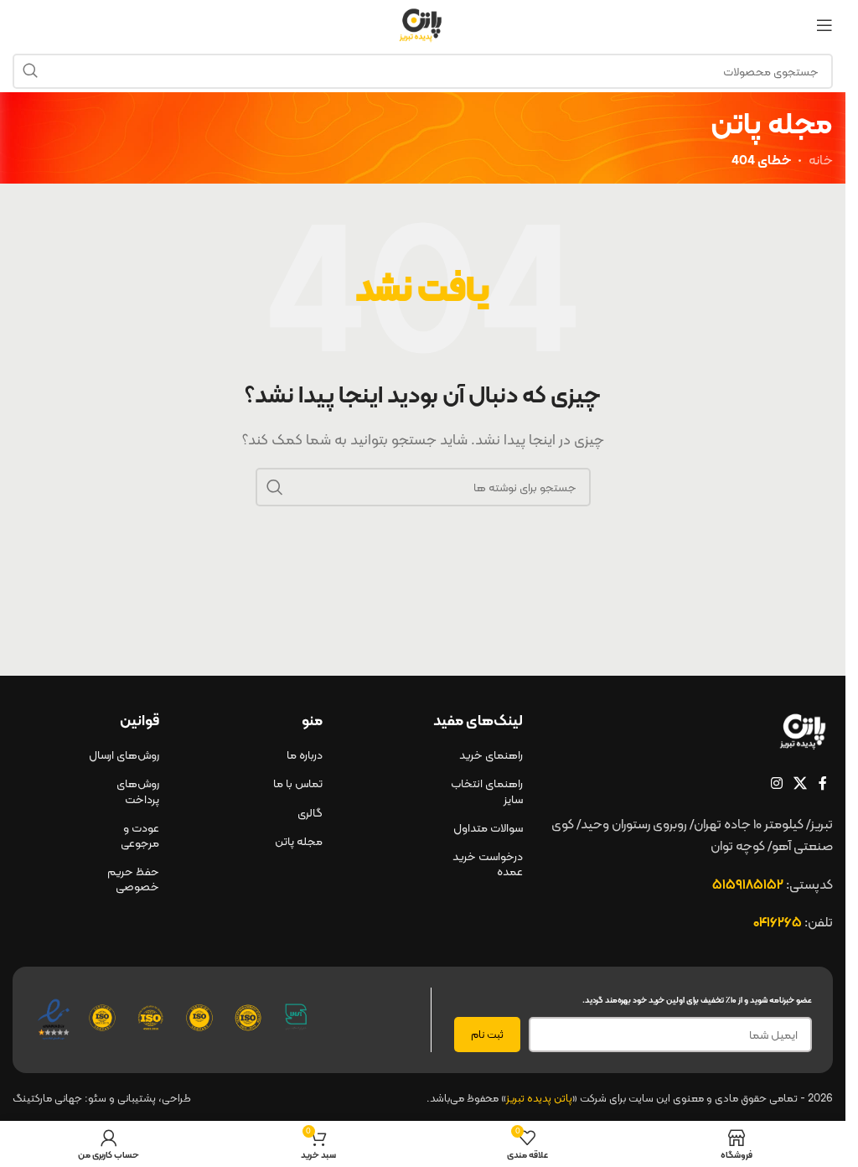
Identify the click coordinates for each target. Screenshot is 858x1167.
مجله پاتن (299, 841)
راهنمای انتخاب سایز (487, 790)
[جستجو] (30, 71)
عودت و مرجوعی (140, 835)
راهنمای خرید (491, 754)
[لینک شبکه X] (800, 783)
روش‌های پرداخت (137, 790)
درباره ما (305, 754)
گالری (310, 812)
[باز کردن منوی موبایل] (824, 25)
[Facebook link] (823, 783)
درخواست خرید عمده (487, 863)
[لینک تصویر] (805, 729)
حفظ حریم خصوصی (133, 878)
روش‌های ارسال (124, 754)
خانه (821, 160)
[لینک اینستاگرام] (776, 783)
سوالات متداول (488, 827)
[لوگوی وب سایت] (423, 24)
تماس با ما (298, 783)
